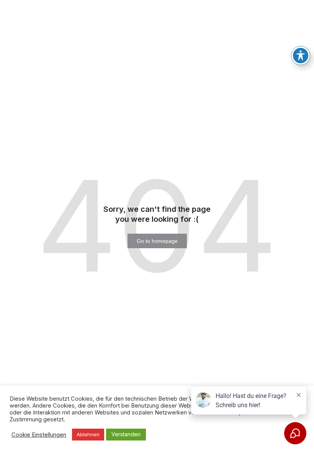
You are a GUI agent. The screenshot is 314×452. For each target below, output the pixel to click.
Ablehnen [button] (88, 434)
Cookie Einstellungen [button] (38, 434)
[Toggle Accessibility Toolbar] (300, 55)
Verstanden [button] (126, 434)
